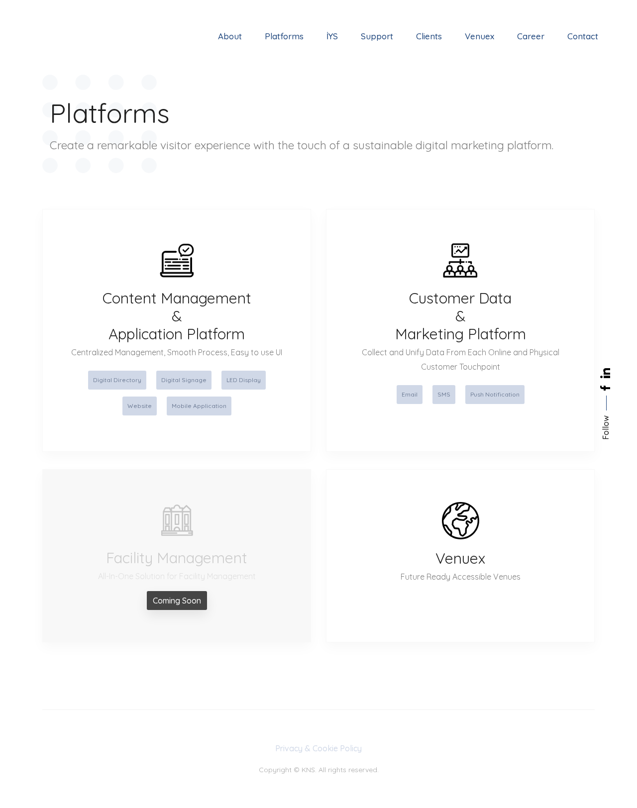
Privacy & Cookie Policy (318, 748)
